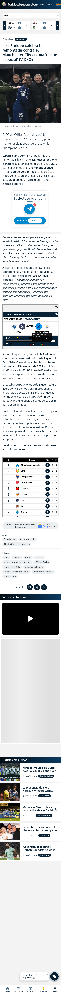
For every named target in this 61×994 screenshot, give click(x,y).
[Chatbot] (54, 976)
